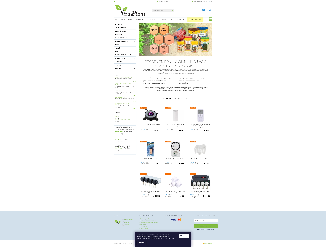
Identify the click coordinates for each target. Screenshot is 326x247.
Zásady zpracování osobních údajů (205, 229)
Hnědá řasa (118, 91)
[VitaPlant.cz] (129, 10)
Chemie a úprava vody (122, 41)
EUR (211, 1)
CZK (209, 1)
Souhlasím (184, 236)
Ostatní (117, 48)
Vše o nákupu (140, 19)
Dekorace (118, 68)
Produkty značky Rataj (122, 119)
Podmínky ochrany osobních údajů (148, 220)
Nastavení (141, 243)
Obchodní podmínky (126, 19)
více (134, 81)
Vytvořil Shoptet (208, 243)
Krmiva (117, 44)
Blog (171, 19)
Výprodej (118, 65)
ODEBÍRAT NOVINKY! (205, 226)
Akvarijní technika (121, 38)
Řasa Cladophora (120, 97)
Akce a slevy (119, 24)
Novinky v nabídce (120, 27)
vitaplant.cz (127, 224)
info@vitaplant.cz (128, 219)
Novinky (117, 113)
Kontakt (163, 19)
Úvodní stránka (116, 19)
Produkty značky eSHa (122, 123)
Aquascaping (119, 34)
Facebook (126, 222)
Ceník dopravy (152, 19)
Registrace (204, 1)
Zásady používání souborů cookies (149, 222)
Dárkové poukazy (120, 61)
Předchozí (140, 102)
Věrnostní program (195, 19)
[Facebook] (115, 1)
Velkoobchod (181, 19)
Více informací (169, 238)
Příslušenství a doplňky (123, 55)
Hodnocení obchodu (145, 230)
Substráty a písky (120, 58)
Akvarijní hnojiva (120, 31)
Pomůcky (117, 51)
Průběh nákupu (144, 228)
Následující (211, 102)
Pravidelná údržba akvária (123, 77)
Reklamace (143, 224)
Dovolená (118, 116)
